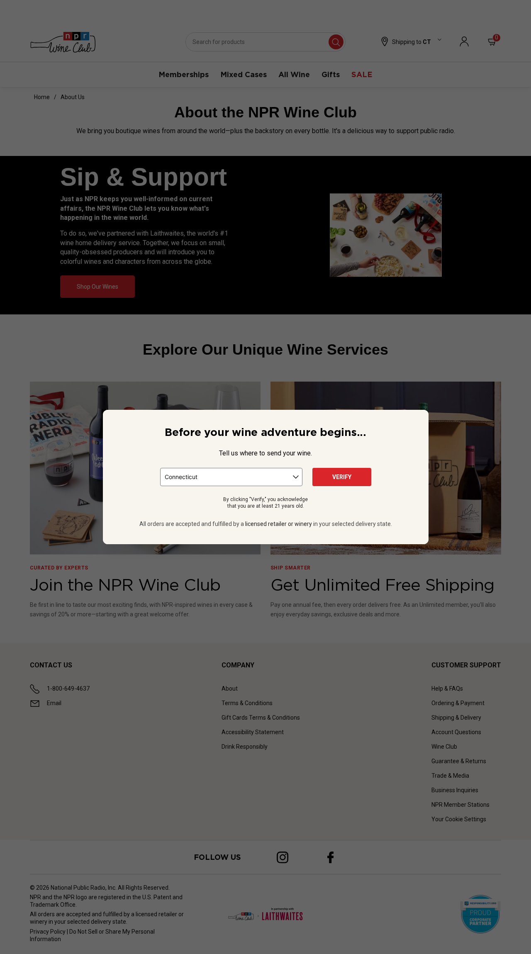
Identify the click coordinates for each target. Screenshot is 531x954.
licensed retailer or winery (278, 524)
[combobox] (231, 477)
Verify (341, 477)
